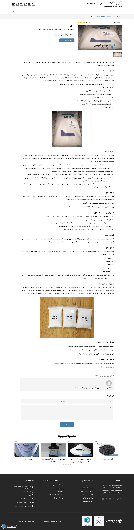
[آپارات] (29, 4)
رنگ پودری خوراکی (88, 498)
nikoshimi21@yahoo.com (24, 502)
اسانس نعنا (60, 491)
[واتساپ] (25, 4)
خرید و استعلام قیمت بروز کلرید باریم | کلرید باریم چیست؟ (107, 460)
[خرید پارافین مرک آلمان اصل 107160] (80, 450)
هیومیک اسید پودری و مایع (27, 459)
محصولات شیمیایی (87, 495)
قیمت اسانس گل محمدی (56, 498)
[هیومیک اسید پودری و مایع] (26, 450)
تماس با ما (79, 11)
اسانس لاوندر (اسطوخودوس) (55, 495)
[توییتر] (21, 4)
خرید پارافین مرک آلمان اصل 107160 (80, 460)
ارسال (67, 424)
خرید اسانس (89, 485)
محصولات (106, 11)
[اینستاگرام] (17, 4)
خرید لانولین (54, 459)
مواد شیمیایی (100, 17)
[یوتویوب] (13, 4)
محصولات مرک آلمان (87, 491)
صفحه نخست (117, 11)
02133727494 (24, 499)
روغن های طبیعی (88, 501)
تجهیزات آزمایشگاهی (87, 488)
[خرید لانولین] (53, 450)
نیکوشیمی (119, 17)
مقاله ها (97, 11)
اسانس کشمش (59, 488)
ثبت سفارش (69, 40)
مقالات (53, 521)
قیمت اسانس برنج (58, 485)
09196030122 (27, 495)
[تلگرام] (33, 4)
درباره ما (88, 11)
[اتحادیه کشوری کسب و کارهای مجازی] (87, 521)
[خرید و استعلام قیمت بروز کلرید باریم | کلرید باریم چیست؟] (107, 450)
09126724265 (89, 4)
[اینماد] (99, 521)
